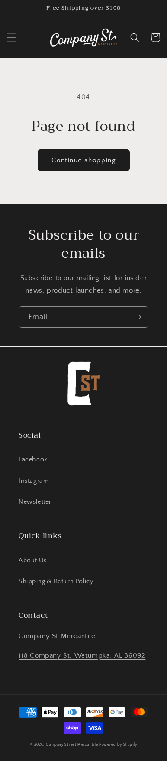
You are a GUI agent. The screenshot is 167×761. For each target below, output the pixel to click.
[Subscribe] (138, 317)
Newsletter (35, 502)
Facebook (33, 459)
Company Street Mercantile (72, 744)
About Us (33, 560)
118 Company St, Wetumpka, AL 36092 (82, 656)
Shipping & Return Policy (56, 581)
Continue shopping (83, 160)
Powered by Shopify (118, 744)
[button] (11, 37)
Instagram (34, 481)
